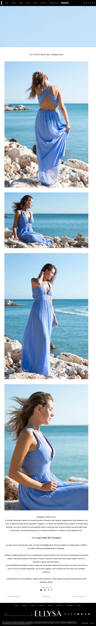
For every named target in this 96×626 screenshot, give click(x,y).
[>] (31, 614)
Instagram (69, 605)
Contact (13, 2)
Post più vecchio (79, 596)
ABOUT (21, 2)
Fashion (28, 2)
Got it (92, 623)
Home (6, 2)
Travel (79, 605)
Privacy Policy (54, 2)
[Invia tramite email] (41, 590)
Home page (46, 596)
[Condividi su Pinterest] (51, 590)
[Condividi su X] (45, 590)
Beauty (35, 2)
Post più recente (14, 596)
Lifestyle (43, 2)
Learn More (85, 623)
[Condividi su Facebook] (48, 590)
